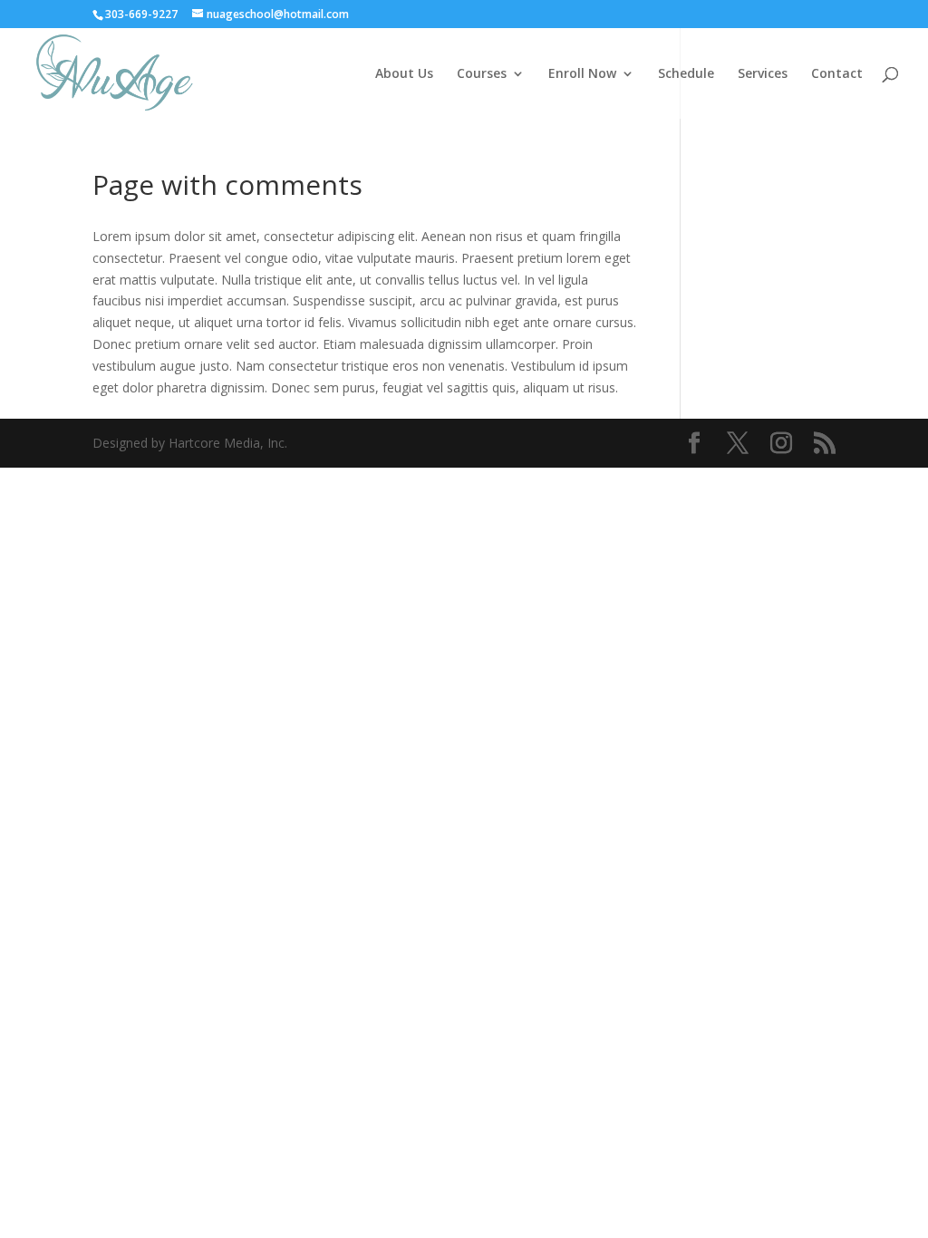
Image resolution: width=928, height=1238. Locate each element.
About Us (404, 74)
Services (763, 74)
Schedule (686, 74)
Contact (837, 74)
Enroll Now (582, 74)
